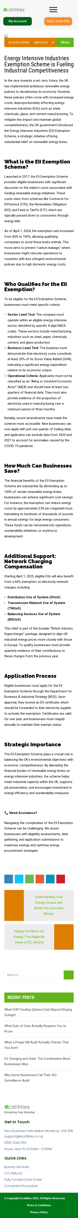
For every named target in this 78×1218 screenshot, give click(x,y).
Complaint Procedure (21, 1186)
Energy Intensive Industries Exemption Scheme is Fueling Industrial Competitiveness (39, 64)
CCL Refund (13, 1173)
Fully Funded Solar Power (23, 1179)
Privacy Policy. (39, 1212)
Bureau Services (16, 1167)
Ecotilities (19, 42)
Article (41, 42)
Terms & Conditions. (39, 1205)
